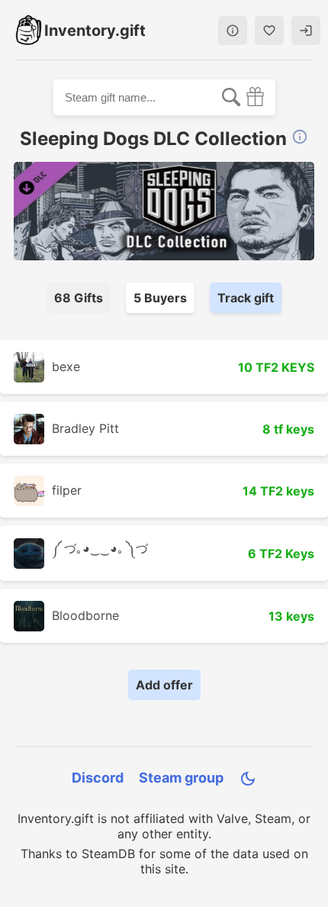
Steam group (181, 778)
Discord (98, 778)
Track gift (245, 297)
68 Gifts (78, 297)
